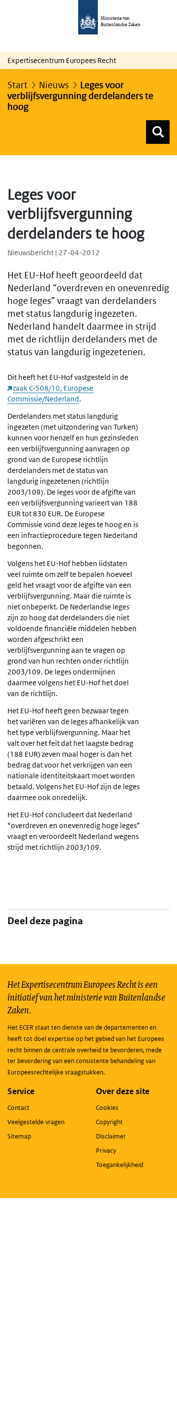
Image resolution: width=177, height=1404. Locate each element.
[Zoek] (158, 132)
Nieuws (54, 85)
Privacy (106, 1150)
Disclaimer (111, 1136)
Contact (18, 1107)
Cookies (107, 1107)
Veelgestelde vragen (35, 1122)
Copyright (109, 1122)
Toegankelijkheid (119, 1165)
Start (17, 85)
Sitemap (19, 1136)
